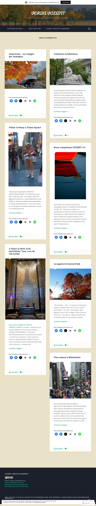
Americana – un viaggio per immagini (21, 55)
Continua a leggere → (61, 111)
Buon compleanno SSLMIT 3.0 (69, 147)
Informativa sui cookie (39, 502)
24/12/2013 (14, 237)
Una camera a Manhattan (67, 357)
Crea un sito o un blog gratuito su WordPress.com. (26, 497)
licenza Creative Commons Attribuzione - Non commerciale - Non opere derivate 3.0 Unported (16, 484)
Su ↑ (89, 499)
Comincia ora (65, 2)
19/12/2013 (59, 252)
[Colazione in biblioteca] (70, 72)
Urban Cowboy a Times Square (25, 127)
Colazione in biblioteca (66, 53)
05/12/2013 (59, 449)
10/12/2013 (59, 345)
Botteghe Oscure (14, 29)
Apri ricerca (89, 29)
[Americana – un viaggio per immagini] (25, 75)
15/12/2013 (14, 372)
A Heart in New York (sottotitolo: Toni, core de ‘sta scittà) (22, 251)
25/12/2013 (59, 135)
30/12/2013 (14, 115)
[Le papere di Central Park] (70, 284)
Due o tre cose (35, 29)
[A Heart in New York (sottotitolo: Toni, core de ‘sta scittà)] (25, 289)
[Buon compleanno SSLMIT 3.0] (70, 175)
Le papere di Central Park (67, 263)
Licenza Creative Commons (57, 29)
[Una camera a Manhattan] (70, 380)
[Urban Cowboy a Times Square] (25, 159)
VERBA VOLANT (48, 13)
